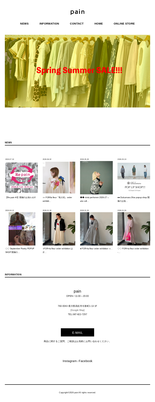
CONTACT (77, 23)
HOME (98, 23)
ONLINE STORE (124, 23)
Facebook (85, 361)
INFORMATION (49, 23)
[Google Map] (78, 310)
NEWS (24, 23)
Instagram (70, 361)
